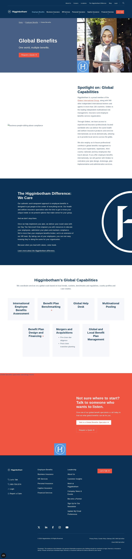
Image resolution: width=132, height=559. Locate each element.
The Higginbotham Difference (97, 3)
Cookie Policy (102, 538)
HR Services (66, 12)
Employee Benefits (38, 12)
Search (123, 3)
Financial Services (107, 12)
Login (116, 3)
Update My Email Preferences (74, 512)
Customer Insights (75, 479)
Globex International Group (88, 101)
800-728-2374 (15, 484)
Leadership (72, 470)
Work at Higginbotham (73, 485)
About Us (68, 3)
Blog (110, 3)
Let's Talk (104, 471)
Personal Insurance (78, 12)
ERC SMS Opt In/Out (118, 538)
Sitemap (109, 538)
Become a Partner (75, 499)
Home (21, 22)
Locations (84, 3)
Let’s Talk (120, 12)
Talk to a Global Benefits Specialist (93, 422)
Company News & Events (75, 492)
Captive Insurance (93, 12)
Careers (76, 3)
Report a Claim (16, 494)
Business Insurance (53, 12)
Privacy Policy (94, 538)
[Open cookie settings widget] (3, 555)
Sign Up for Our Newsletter (74, 505)
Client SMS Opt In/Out (118, 542)
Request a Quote (28, 55)
